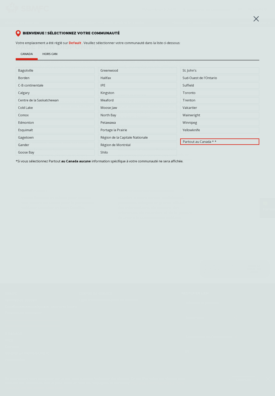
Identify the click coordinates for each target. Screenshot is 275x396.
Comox (23, 115)
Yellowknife (191, 130)
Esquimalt (25, 130)
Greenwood (109, 70)
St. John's (189, 70)
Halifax (105, 78)
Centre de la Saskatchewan (38, 100)
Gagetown (26, 137)
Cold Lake (25, 107)
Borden (23, 78)
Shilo (104, 152)
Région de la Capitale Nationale (124, 137)
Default (75, 43)
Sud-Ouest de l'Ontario (200, 78)
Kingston (107, 93)
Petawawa (108, 122)
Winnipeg (190, 122)
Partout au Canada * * (199, 141)
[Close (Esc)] (256, 19)
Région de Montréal (115, 145)
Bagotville (25, 70)
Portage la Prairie (113, 130)
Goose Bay (26, 152)
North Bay (108, 115)
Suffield (188, 85)
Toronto (189, 93)
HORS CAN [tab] (49, 54)
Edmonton (26, 122)
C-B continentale (30, 85)
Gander (23, 145)
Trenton (189, 100)
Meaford (107, 100)
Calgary (24, 93)
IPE (102, 85)
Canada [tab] (27, 54)
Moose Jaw (108, 107)
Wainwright (191, 115)
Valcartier (190, 107)
